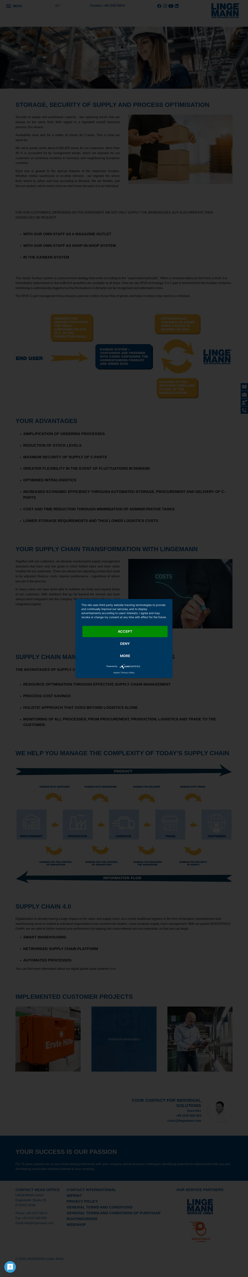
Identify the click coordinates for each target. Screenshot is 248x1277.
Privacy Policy (128, 672)
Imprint (116, 672)
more (125, 656)
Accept (125, 631)
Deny (125, 644)
